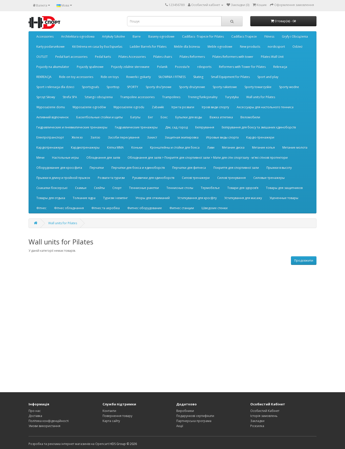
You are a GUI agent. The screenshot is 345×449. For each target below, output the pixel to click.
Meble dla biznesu (187, 46)
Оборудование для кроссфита (59, 167)
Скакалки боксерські (51, 188)
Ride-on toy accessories (76, 77)
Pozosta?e (182, 67)
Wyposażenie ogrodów (89, 107)
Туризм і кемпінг (115, 198)
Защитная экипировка (182, 137)
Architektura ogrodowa (77, 36)
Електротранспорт (50, 137)
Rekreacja (280, 67)
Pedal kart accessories (71, 56)
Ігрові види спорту (215, 107)
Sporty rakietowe (225, 87)
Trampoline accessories (137, 97)
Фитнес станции (181, 208)
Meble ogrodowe (220, 46)
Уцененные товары (283, 198)
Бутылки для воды (188, 117)
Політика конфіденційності (49, 421)
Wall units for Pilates (260, 97)
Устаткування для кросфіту (197, 198)
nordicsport (276, 46)
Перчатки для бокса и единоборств (138, 167)
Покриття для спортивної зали (236, 167)
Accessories (45, 36)
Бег (150, 117)
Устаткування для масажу (243, 198)
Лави (210, 147)
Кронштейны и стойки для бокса (175, 147)
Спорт (116, 188)
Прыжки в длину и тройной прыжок (63, 178)
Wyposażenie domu (50, 107)
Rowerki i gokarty (138, 77)
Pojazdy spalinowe (90, 67)
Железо (77, 137)
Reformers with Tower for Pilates (242, 67)
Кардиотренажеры (85, 147)
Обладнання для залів (103, 157)
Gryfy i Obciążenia (295, 36)
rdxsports (204, 67)
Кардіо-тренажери (260, 137)
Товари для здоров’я (242, 188)
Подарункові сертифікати (195, 416)
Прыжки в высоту (279, 167)
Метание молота (294, 147)
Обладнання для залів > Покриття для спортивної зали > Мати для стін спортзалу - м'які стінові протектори (208, 157)
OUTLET (42, 56)
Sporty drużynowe (192, 87)
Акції (179, 426)
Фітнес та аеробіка (105, 208)
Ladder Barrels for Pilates (148, 46)
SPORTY (132, 87)
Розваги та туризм (111, 178)
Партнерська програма (193, 421)
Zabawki (158, 107)
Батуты (135, 117)
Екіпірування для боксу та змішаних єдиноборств (259, 127)
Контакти (109, 411)
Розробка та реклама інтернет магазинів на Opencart (69, 444)
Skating (198, 77)
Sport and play (267, 77)
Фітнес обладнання (69, 208)
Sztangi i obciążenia (99, 97)
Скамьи (80, 188)
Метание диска (233, 147)
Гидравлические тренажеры (136, 127)
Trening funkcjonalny (202, 97)
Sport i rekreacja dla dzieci (55, 87)
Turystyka (232, 97)
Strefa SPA (70, 97)
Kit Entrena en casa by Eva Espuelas (97, 46)
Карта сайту (111, 421)
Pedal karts (103, 56)
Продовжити (303, 260)
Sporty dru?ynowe (158, 87)
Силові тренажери (196, 178)
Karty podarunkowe (50, 46)
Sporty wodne (289, 87)
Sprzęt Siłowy (45, 97)
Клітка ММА (115, 147)
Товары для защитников (284, 188)
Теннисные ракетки (144, 188)
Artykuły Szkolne (113, 36)
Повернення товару (117, 416)
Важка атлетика (221, 117)
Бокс (164, 117)
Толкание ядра (84, 198)
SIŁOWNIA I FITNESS (172, 77)
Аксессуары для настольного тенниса (265, 107)
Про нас (35, 411)
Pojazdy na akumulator (52, 67)
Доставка (35, 416)
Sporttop (113, 87)
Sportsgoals (90, 87)
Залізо (95, 137)
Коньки (136, 147)
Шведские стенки (215, 208)
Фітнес (41, 208)
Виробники (185, 411)
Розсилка (257, 426)
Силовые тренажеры (269, 178)
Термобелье (210, 188)
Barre (137, 36)
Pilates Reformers (192, 56)
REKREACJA (44, 77)
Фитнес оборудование (144, 208)
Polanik (162, 67)
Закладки (257, 421)
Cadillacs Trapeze (244, 36)
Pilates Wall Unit (272, 56)
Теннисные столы (179, 188)
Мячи (40, 157)
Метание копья (263, 147)
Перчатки (97, 167)
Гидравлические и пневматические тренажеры (71, 127)
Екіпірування (204, 127)
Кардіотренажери (49, 147)
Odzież (297, 46)
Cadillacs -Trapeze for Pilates (203, 36)
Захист (152, 137)
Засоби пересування (123, 137)
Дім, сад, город (176, 127)
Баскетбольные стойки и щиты (99, 117)
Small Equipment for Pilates (230, 77)
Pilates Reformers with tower (232, 56)
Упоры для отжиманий (152, 198)
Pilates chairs (162, 56)
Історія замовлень (264, 416)
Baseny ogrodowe (161, 36)
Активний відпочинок (52, 117)
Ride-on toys (110, 77)
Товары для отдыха (50, 198)
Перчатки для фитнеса (189, 167)
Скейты (99, 188)
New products (250, 46)
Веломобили (250, 117)
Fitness (269, 36)
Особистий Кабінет (264, 411)
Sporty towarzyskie (258, 87)
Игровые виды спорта (222, 137)
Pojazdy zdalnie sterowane (130, 67)
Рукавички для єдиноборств (153, 178)
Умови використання (44, 426)
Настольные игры (65, 157)
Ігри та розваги (182, 107)
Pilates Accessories (132, 56)
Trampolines (171, 97)
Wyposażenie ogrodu (128, 107)
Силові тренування (231, 178)
